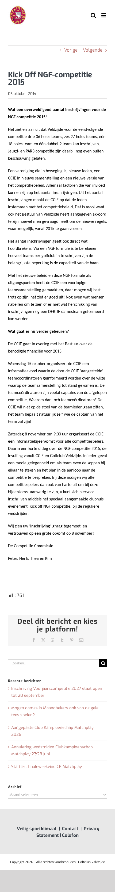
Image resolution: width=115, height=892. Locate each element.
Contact (70, 829)
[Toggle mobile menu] (104, 15)
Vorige (71, 50)
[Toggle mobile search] (93, 15)
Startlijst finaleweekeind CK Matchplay (46, 766)
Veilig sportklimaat (37, 829)
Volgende (92, 50)
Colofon (70, 835)
